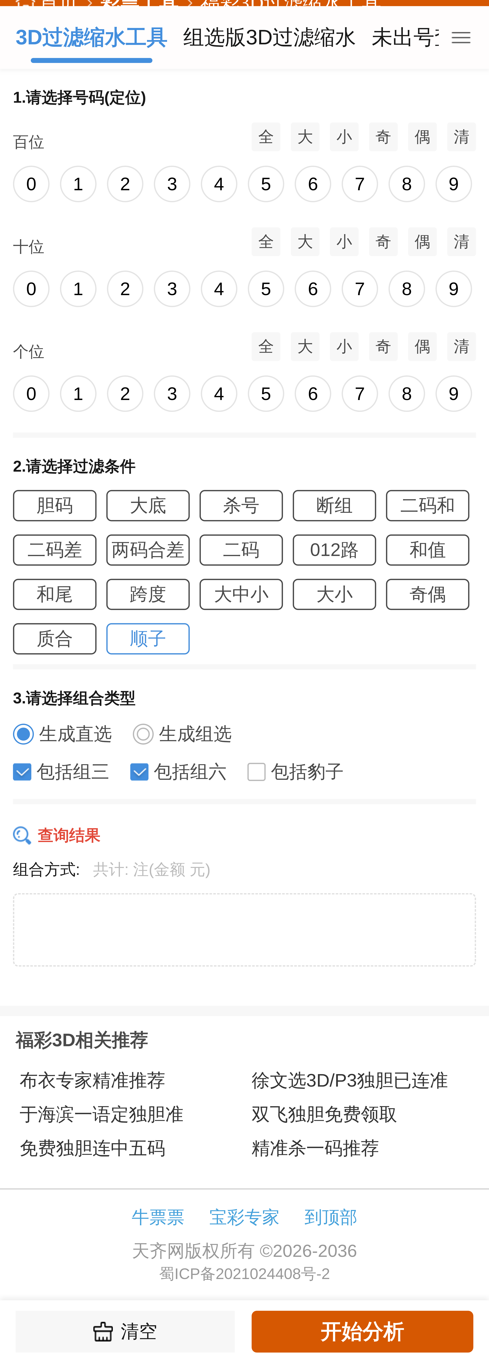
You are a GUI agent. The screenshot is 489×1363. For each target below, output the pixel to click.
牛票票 (158, 1217)
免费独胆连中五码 (92, 1148)
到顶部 (331, 1217)
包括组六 (190, 771)
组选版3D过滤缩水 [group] (269, 37)
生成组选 (195, 734)
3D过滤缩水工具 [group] (92, 37)
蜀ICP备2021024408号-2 (244, 1273)
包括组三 (73, 771)
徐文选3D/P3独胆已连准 (350, 1080)
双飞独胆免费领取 (324, 1114)
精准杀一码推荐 (315, 1148)
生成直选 (75, 734)
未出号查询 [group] (424, 37)
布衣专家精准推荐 (92, 1080)
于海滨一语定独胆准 (102, 1114)
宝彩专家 (244, 1217)
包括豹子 (307, 771)
